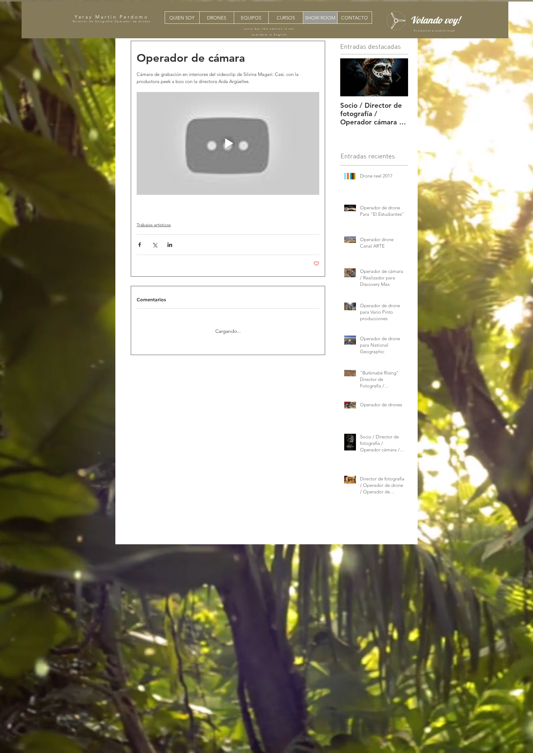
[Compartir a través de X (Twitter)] (155, 245)
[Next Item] (398, 77)
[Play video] (228, 143)
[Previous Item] (350, 77)
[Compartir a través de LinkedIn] (170, 245)
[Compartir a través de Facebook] (140, 245)
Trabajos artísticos (154, 225)
